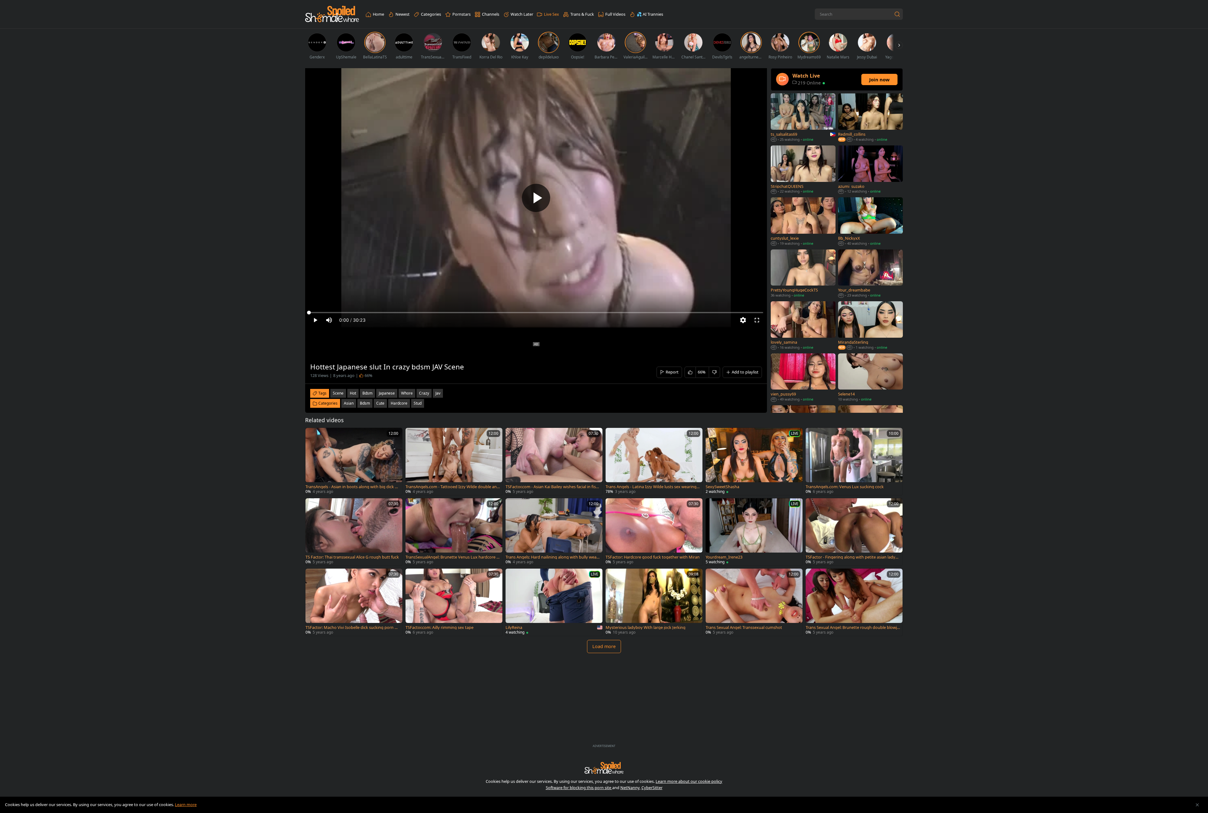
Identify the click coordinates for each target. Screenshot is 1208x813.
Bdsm (365, 403)
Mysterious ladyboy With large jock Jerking (645, 627)
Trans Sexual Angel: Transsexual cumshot (744, 627)
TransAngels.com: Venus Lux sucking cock (845, 487)
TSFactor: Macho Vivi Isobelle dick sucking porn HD (351, 627)
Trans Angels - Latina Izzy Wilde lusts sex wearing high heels (653, 487)
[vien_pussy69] (803, 378)
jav (437, 393)
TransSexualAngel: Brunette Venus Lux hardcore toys (451, 557)
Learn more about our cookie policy (689, 781)
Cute (380, 403)
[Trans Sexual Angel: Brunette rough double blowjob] (854, 602)
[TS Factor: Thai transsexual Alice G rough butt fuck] (353, 531)
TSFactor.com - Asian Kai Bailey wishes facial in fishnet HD (552, 487)
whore (407, 393)
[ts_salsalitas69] (803, 118)
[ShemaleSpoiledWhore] (332, 14)
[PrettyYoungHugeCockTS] (803, 274)
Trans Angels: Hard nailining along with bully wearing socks (552, 557)
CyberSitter (652, 787)
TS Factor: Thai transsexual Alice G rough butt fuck (352, 557)
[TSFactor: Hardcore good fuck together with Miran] (654, 531)
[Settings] (743, 320)
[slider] (536, 312)
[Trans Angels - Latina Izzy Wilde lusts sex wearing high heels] (654, 461)
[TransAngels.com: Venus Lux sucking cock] (854, 461)
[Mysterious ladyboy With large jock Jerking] (654, 602)
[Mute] (329, 320)
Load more (604, 646)
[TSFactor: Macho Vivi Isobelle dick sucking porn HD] (353, 602)
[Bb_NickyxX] (870, 222)
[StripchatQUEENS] (803, 170)
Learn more (186, 804)
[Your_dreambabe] (870, 274)
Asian (349, 403)
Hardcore (399, 403)
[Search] (897, 14)
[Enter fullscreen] (757, 320)
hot (353, 393)
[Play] (536, 198)
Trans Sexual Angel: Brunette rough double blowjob (852, 627)
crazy (424, 393)
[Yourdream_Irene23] (754, 531)
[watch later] (313, 435)
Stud (418, 403)
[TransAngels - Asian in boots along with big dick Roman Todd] (353, 461)
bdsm (367, 393)
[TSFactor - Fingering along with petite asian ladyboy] (854, 531)
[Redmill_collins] (870, 118)
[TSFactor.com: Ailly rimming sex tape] (453, 602)
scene (338, 393)
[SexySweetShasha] (754, 461)
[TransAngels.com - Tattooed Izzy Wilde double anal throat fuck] (453, 461)
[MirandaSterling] (870, 326)
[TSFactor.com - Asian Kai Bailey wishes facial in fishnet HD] (554, 461)
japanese (387, 393)
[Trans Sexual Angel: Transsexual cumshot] (754, 602)
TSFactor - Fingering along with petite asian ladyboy (852, 557)
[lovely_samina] (803, 326)
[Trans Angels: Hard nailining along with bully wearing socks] (554, 531)
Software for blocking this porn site (579, 787)
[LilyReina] (554, 602)
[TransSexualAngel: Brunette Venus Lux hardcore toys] (453, 531)
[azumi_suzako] (870, 170)
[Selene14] (870, 378)
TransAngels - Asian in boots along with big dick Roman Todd (352, 487)
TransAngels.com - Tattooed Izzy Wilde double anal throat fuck (452, 487)
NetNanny (630, 787)
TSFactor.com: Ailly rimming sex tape (439, 627)
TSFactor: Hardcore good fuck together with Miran (653, 557)
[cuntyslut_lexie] (803, 222)
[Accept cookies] (1197, 804)
